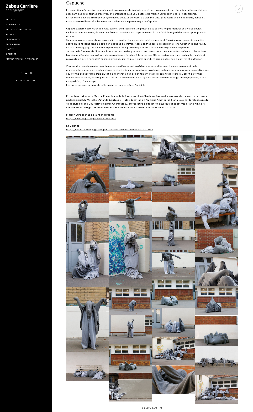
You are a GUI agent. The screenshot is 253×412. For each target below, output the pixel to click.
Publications (14, 44)
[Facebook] (21, 73)
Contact (11, 54)
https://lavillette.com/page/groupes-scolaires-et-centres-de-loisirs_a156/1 (109, 129)
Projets (10, 19)
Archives (11, 34)
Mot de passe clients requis (22, 59)
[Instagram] (31, 73)
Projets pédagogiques (19, 29)
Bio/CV (10, 49)
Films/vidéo (13, 39)
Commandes (13, 24)
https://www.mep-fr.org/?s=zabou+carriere (91, 118)
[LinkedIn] (26, 73)
